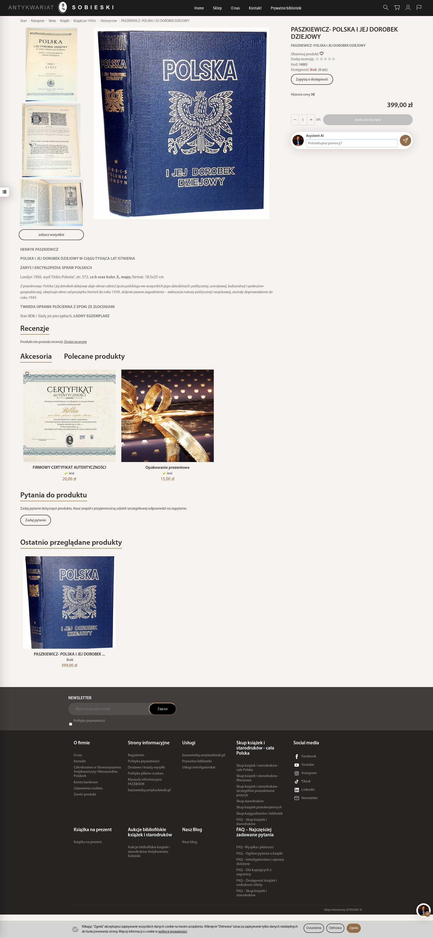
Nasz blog (189, 842)
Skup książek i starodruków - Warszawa (257, 778)
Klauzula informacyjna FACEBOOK (145, 782)
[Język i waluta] (419, 7)
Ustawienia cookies (88, 788)
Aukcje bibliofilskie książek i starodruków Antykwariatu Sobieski (149, 852)
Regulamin (136, 755)
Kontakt (255, 7)
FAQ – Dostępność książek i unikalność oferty (256, 883)
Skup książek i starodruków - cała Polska (257, 768)
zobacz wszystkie (51, 235)
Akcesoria (36, 357)
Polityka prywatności (89, 721)
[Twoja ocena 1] (317, 59)
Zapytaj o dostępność (312, 79)
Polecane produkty (94, 357)
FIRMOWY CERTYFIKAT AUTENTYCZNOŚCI (69, 468)
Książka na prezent (88, 842)
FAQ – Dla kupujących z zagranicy (254, 872)
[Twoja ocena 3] (325, 59)
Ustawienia (313, 928)
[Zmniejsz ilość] (311, 119)
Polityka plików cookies (146, 773)
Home (199, 7)
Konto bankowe (86, 782)
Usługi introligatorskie (198, 767)
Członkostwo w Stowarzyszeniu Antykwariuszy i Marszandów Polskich (97, 772)
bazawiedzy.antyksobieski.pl (149, 790)
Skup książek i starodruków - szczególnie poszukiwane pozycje (257, 791)
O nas (235, 7)
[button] (181, 123)
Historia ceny (301, 95)
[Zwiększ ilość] (295, 119)
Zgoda (353, 928)
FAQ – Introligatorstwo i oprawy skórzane (260, 862)
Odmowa (335, 928)
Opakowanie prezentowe (167, 468)
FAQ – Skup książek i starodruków (251, 822)
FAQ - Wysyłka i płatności (255, 847)
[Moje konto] (408, 7)
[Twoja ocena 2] (321, 59)
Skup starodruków (250, 801)
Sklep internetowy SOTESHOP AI (343, 909)
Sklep (217, 7)
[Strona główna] (61, 7)
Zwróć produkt (85, 794)
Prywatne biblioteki (286, 7)
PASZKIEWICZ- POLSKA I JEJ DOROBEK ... (69, 654)
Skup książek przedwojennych (259, 807)
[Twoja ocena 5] (334, 59)
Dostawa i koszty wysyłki (146, 767)
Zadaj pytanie (35, 520)
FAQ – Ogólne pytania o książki (259, 853)
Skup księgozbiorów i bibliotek (259, 814)
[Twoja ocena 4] (329, 59)
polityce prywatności (172, 931)
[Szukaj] (386, 7)
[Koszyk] (397, 7)
